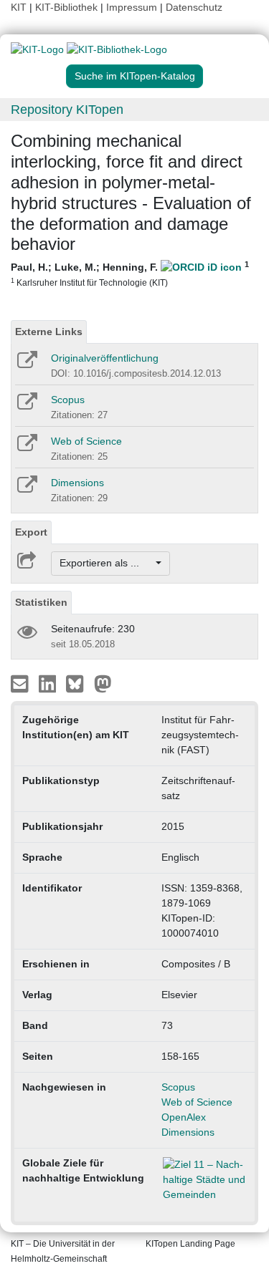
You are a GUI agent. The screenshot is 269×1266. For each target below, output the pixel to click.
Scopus (68, 399)
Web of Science (86, 441)
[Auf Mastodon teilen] (103, 682)
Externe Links (48, 331)
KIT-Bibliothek (67, 7)
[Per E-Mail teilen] (21, 682)
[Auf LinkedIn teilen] (49, 682)
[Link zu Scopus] (26, 406)
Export (31, 532)
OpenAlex (183, 1117)
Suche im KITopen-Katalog (135, 76)
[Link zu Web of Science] (26, 447)
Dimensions (77, 482)
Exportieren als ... (107, 563)
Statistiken (41, 602)
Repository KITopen (67, 109)
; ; (130, 273)
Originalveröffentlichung (105, 358)
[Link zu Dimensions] (26, 489)
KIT (19, 7)
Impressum (131, 7)
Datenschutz (194, 7)
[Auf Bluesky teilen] (78, 682)
